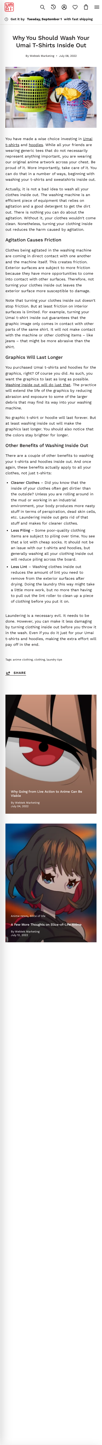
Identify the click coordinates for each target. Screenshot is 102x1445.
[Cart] (86, 7)
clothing (39, 659)
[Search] (42, 7)
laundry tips (54, 659)
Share (20, 673)
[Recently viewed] (53, 7)
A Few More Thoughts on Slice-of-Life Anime (46, 924)
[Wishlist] (75, 7)
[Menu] (97, 7)
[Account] (64, 7)
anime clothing (23, 659)
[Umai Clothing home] (9, 7)
